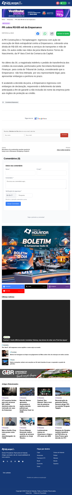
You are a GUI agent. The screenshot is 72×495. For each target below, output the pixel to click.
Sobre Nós (29, 493)
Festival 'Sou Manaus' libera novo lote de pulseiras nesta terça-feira (44, 403)
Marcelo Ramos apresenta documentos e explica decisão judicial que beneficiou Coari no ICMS (27, 406)
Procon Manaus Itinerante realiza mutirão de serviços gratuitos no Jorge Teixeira (27, 434)
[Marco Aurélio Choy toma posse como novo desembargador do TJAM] (9, 421)
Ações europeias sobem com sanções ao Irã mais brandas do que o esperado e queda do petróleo (37, 363)
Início (3, 19)
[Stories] (57, 3)
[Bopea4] (12, 3)
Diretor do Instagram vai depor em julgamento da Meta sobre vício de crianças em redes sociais (39, 354)
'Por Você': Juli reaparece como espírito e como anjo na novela (21, 347)
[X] (7, 461)
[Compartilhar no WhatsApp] (45, 33)
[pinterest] (15, 461)
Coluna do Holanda (58, 452)
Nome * (8, 169)
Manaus (55, 458)
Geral (38, 466)
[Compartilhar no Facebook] (38, 33)
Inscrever (64, 134)
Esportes (55, 463)
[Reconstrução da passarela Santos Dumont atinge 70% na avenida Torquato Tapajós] (62, 391)
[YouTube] (19, 461)
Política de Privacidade (40, 493)
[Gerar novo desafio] (14, 195)
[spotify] (22, 461)
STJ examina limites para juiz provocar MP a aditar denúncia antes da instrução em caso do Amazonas (9, 405)
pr (3, 102)
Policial (55, 455)
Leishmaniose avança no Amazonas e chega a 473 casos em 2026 (44, 433)
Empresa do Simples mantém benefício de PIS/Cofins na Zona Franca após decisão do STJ (62, 434)
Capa (38, 452)
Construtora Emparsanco (11, 102)
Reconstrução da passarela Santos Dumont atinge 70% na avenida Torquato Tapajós (62, 404)
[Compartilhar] (52, 33)
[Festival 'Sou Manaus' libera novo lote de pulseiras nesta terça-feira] (44, 391)
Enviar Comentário (13, 203)
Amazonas (10, 19)
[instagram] (11, 461)
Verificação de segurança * (13, 191)
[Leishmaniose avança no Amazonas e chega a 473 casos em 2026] (44, 421)
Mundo (55, 461)
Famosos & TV (41, 458)
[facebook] (3, 461)
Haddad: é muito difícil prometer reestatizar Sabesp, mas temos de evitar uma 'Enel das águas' (35, 340)
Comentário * (9, 178)
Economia (40, 463)
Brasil (38, 461)
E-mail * (39, 169)
